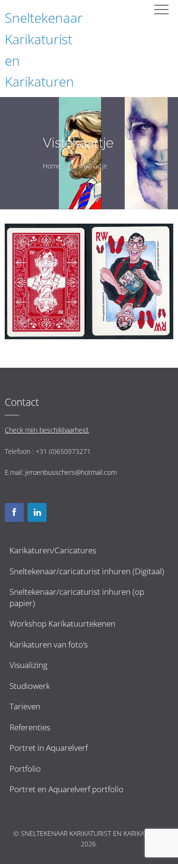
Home (52, 165)
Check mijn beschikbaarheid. (47, 429)
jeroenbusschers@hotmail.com (71, 472)
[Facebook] (14, 512)
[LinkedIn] (37, 512)
